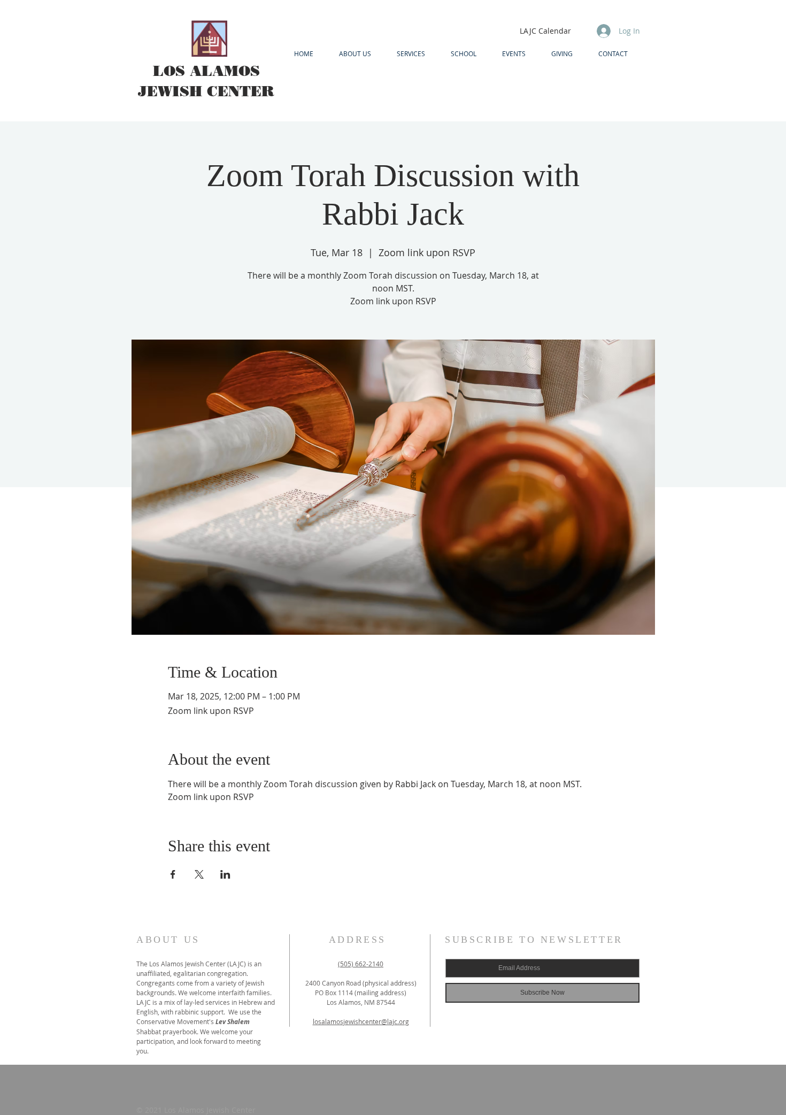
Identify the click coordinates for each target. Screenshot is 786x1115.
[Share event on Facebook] (173, 874)
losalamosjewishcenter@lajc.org (361, 1021)
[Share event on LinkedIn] (225, 874)
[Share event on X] (199, 874)
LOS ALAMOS (206, 71)
